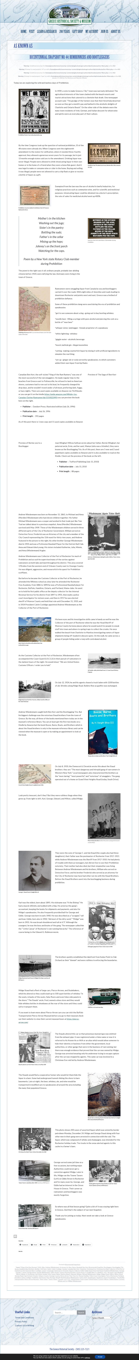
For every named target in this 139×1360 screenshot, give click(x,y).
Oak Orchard (28, 1276)
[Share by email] (15, 1236)
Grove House (80, 1272)
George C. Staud (21, 1272)
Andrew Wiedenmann (52, 1267)
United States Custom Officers (99, 1279)
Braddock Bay (23, 1269)
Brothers (31, 1269)
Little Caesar (52, 1274)
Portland (121, 1276)
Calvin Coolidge (56, 1269)
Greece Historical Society (68, 1272)
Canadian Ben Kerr (73, 1269)
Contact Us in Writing (24, 1325)
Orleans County (43, 1276)
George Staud (31, 1272)
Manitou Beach (65, 1274)
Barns (74, 1267)
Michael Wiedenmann (89, 1274)
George (121, 1271)
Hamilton (100, 1272)
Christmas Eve (91, 1269)
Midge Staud (105, 1274)
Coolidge (38, 1271)
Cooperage (50, 1271)
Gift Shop (77, 31)
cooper (44, 1271)
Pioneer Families (84, 1276)
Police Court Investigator (98, 1276)
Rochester (42, 1277)
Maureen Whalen (76, 1274)
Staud (106, 1277)
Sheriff (58, 1277)
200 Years (64, 31)
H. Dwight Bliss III (91, 1272)
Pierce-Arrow (64, 1276)
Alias (43, 1267)
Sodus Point (83, 1277)
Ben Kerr (85, 1267)
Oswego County (54, 1276)
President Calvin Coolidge (23, 1277)
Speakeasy (99, 1277)
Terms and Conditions (24, 1317)
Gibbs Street (55, 1272)
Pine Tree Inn (73, 1276)
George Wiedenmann (43, 1272)
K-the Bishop (30, 1274)
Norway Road (19, 1276)
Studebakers (112, 1277)
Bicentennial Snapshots (72, 1264)
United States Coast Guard (79, 1279)
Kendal (44, 1274)
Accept (100, 1357)
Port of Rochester (112, 1276)
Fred (94, 1271)
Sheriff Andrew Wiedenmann (70, 1277)
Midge (99, 1274)
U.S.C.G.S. (67, 1279)
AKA (39, 1267)
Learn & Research (47, 31)
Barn (70, 1267)
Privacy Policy (21, 1321)
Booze (17, 1269)
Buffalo (37, 1269)
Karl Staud (38, 1274)
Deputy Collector (74, 1271)
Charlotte (83, 1269)
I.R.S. (105, 1272)
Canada (64, 1269)
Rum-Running (51, 1277)
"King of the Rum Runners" (29, 1267)
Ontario (35, 1276)
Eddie (82, 1271)
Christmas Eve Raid (102, 1269)
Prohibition (35, 1277)
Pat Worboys (69, 78)
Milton (112, 1274)
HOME (23, 31)
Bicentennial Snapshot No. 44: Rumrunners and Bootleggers (69, 57)
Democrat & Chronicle (61, 1271)
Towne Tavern (52, 1279)
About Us (115, 31)
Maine (58, 1274)
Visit (31, 31)
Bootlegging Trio (118, 1267)
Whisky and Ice (62, 1281)
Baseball (79, 1267)
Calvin (49, 1269)
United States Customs (116, 1279)
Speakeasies (92, 1277)
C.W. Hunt (43, 1269)
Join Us (104, 31)
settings (87, 1358)
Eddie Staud (88, 1271)
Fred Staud (99, 1271)
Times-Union (43, 1279)
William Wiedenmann (74, 1281)
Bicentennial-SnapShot (96, 1267)
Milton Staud (118, 1274)
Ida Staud (110, 1272)
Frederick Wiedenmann (111, 1271)
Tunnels (60, 1279)
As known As (64, 1267)
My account (91, 31)
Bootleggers (108, 1267)
